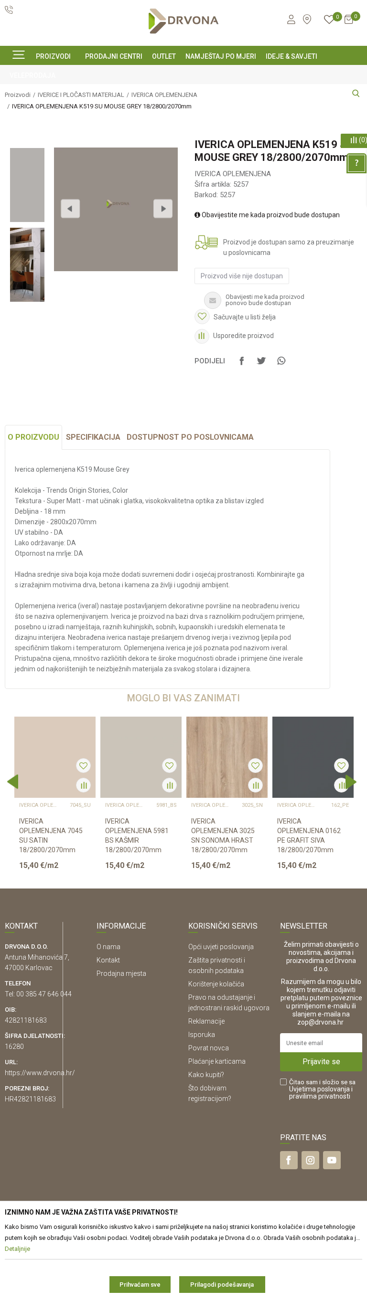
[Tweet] (261, 365)
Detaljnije (54, 873)
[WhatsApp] (281, 365)
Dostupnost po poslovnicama (190, 437)
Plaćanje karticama (217, 1061)
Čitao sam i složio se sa (322, 1089)
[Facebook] (241, 365)
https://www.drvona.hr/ (40, 1073)
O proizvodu (33, 437)
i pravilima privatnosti (321, 1092)
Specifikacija (93, 437)
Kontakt (108, 960)
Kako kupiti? (206, 1075)
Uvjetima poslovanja (319, 1089)
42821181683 (26, 1020)
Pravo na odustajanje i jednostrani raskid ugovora (229, 1003)
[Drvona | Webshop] (183, 21)
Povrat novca (208, 1048)
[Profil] (290, 21)
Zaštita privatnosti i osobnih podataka (216, 965)
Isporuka (201, 1034)
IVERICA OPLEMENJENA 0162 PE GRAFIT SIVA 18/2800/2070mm (309, 835)
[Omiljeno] (329, 21)
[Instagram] (310, 1160)
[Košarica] (348, 23)
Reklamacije (206, 1021)
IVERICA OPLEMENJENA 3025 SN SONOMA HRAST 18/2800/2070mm (223, 835)
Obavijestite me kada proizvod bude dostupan (270, 215)
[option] (27, 185)
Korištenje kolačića (216, 984)
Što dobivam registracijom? (209, 1093)
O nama (108, 947)
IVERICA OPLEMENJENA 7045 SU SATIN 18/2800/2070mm (51, 835)
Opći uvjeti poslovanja (221, 947)
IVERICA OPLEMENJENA (232, 173)
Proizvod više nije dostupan (242, 276)
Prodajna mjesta (121, 973)
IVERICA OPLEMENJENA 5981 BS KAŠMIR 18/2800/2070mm (137, 835)
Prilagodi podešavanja (222, 1284)
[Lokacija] (307, 19)
